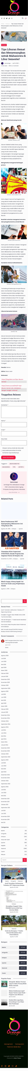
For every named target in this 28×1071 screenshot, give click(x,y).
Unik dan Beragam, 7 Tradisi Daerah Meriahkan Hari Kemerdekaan (14, 932)
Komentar (4, 405)
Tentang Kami (19, 1044)
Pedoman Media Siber (14, 1047)
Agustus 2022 (4, 786)
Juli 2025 (3, 694)
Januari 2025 (4, 712)
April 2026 (3, 667)
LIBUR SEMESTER (14, 464)
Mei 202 (3, 822)
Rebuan (3, 854)
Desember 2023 (5, 748)
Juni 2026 (3, 661)
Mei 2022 (3, 795)
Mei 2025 (3, 700)
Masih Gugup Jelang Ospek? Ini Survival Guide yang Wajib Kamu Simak (13, 584)
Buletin (3, 830)
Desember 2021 (5, 798)
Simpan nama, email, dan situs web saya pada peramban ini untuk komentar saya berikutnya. (13, 450)
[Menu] (26, 18)
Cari (25, 601)
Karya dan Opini (5, 839)
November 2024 (5, 718)
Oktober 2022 (4, 780)
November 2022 (5, 778)
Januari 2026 (4, 676)
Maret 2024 (4, 742)
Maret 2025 (4, 706)
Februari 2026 (4, 673)
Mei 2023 (3, 769)
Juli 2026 (3, 658)
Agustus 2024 (5, 727)
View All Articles (13, 492)
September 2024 (5, 724)
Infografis (3, 833)
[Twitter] (6, 18)
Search (25, 860)
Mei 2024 (3, 736)
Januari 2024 (4, 745)
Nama (3, 421)
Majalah (3, 845)
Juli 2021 (3, 810)
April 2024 (3, 739)
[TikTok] (9, 18)
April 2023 (3, 772)
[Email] (11, 18)
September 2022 (5, 784)
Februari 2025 (4, 709)
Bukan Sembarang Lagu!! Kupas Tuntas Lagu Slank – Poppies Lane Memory (17, 992)
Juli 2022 (3, 789)
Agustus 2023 (4, 760)
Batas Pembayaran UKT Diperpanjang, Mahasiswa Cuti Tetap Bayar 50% (12, 524)
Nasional (3, 848)
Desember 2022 (5, 775)
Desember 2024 (5, 715)
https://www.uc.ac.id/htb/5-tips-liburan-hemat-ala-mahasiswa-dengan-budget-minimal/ (12, 388)
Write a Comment (14, 66)
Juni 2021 (3, 813)
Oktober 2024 (5, 721)
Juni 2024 (3, 733)
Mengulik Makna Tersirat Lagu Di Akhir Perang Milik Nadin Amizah (17, 983)
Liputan (21, 529)
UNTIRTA (21, 467)
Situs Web (4, 439)
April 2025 (3, 703)
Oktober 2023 (4, 754)
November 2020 (5, 816)
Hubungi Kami (8, 1044)
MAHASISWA (6, 467)
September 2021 (5, 807)
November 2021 (5, 801)
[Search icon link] (22, 18)
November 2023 (5, 751)
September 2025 (5, 688)
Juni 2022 (3, 792)
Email (3, 430)
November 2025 (5, 682)
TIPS (14, 467)
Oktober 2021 (4, 804)
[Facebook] (1, 18)
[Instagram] (4, 18)
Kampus (4, 45)
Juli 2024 (3, 730)
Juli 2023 (3, 763)
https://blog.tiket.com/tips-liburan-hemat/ (13, 381)
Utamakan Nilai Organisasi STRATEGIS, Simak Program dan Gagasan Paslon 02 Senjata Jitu (12, 554)
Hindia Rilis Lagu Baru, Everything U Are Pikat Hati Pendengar (16, 1002)
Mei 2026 (3, 664)
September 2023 (5, 757)
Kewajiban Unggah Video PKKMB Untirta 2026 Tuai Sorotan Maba (14, 908)
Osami (3, 851)
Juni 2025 (3, 697)
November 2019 (5, 819)
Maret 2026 (4, 670)
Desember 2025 (5, 679)
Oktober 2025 (4, 685)
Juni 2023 (3, 766)
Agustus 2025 (4, 691)
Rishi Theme (17, 1058)
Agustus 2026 (4, 655)
